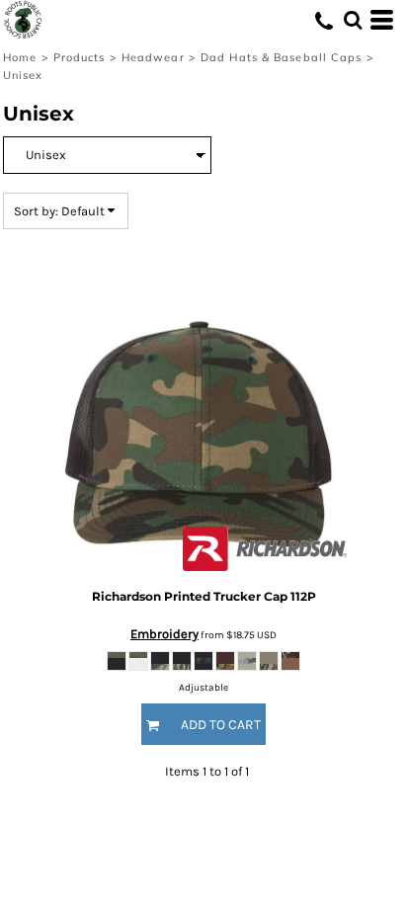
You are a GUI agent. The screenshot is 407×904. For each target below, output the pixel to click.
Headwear (153, 57)
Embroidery (164, 633)
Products (79, 57)
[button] (353, 20)
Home (20, 57)
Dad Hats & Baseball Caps (281, 57)
